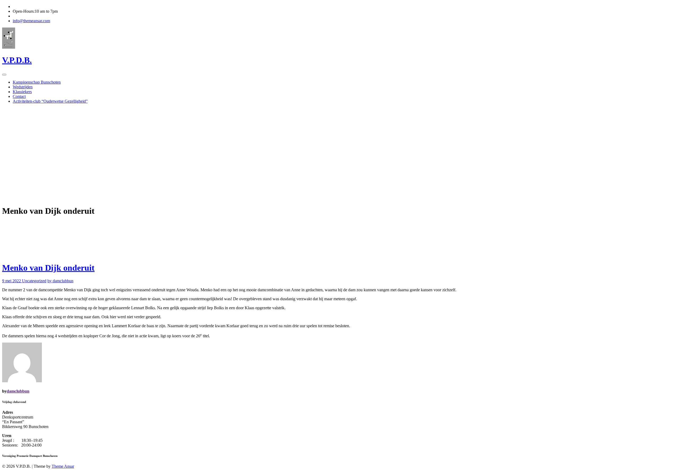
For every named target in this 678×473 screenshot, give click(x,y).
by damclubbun (60, 281)
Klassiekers (22, 91)
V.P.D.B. (17, 60)
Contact (19, 96)
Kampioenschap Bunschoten (37, 82)
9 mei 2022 (12, 281)
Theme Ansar (63, 466)
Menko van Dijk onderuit (48, 267)
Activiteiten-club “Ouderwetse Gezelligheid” (50, 101)
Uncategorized (34, 281)
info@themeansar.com (31, 21)
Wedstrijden (23, 87)
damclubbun (18, 391)
